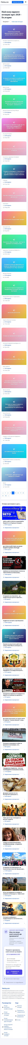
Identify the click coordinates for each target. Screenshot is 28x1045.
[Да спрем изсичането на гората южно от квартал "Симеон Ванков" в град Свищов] (14, 714)
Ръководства (6, 1003)
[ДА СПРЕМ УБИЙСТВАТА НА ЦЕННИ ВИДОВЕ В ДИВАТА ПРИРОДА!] (14, 542)
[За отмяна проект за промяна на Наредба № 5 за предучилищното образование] (14, 665)
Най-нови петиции (17, 21)
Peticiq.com (5, 2)
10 (5, 496)
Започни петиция (17, 2)
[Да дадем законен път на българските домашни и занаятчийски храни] (14, 789)
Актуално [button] (5, 21)
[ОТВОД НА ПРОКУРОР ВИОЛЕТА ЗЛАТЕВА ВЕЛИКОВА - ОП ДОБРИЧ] (14, 839)
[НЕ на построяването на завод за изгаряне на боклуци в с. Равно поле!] (14, 888)
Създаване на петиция (15, 972)
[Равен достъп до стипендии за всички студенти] (14, 814)
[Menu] (25, 2)
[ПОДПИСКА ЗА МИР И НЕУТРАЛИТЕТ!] (14, 616)
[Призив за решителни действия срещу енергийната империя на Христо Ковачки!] (14, 640)
